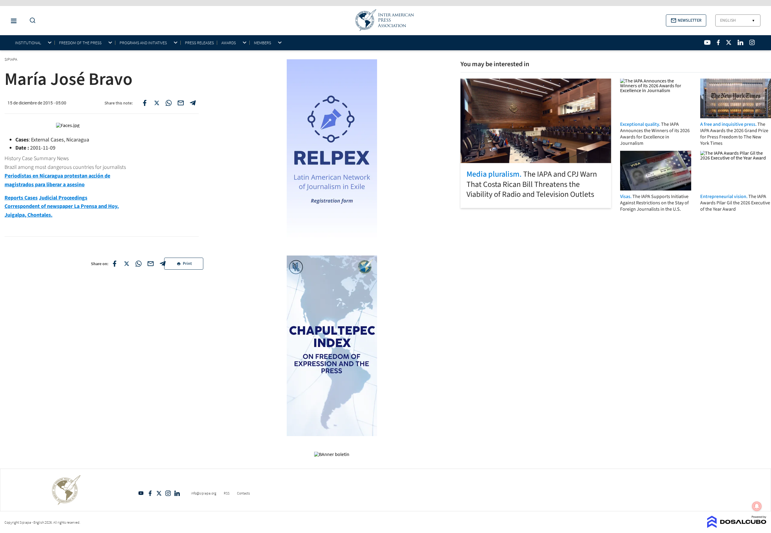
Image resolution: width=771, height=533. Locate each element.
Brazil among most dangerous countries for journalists (65, 167)
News (63, 158)
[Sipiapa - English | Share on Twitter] (157, 103)
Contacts (243, 493)
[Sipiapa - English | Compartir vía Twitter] (126, 264)
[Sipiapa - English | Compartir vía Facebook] (114, 264)
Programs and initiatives (143, 42)
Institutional (28, 42)
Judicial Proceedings (63, 198)
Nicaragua (77, 140)
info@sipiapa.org (203, 493)
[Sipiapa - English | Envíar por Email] (181, 103)
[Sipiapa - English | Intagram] (752, 42)
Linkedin (177, 493)
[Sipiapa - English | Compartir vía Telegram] (163, 264)
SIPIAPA (11, 59)
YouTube (141, 493)
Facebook (150, 493)
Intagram (168, 493)
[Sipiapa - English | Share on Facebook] (145, 103)
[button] (686, 20)
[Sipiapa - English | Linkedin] (740, 42)
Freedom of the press (80, 42)
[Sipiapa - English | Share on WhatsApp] (169, 103)
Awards (228, 42)
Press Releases (199, 42)
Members (262, 42)
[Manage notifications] (757, 506)
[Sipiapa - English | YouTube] (707, 42)
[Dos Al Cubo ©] (736, 526)
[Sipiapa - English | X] (729, 42)
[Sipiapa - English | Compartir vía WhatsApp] (139, 264)
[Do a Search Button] (31, 20)
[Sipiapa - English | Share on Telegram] (193, 103)
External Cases (47, 140)
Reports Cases (21, 198)
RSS (226, 493)
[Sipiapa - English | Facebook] (718, 42)
